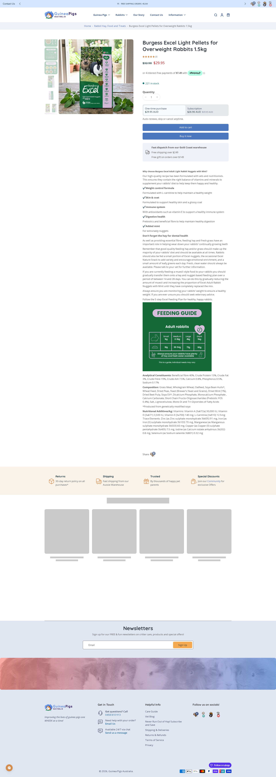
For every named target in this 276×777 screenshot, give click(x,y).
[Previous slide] (19, 3)
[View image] (51, 40)
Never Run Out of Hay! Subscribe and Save (163, 723)
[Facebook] (253, 4)
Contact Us (9, 3)
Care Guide (151, 711)
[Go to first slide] (245, 3)
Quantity (149, 92)
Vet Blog (150, 716)
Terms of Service (154, 740)
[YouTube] (270, 4)
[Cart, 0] (228, 15)
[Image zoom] (96, 76)
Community (214, 481)
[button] (186, 127)
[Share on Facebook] (153, 454)
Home (87, 26)
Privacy (149, 745)
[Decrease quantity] (145, 97)
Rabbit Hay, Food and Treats (110, 26)
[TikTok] (264, 4)
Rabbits (120, 15)
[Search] (215, 15)
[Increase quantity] (157, 97)
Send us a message (116, 732)
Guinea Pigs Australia (121, 771)
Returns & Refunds (155, 735)
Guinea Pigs (100, 15)
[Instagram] (259, 4)
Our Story (138, 15)
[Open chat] (9, 767)
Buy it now (185, 136)
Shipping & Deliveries (157, 730)
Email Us (110, 723)
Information (176, 15)
